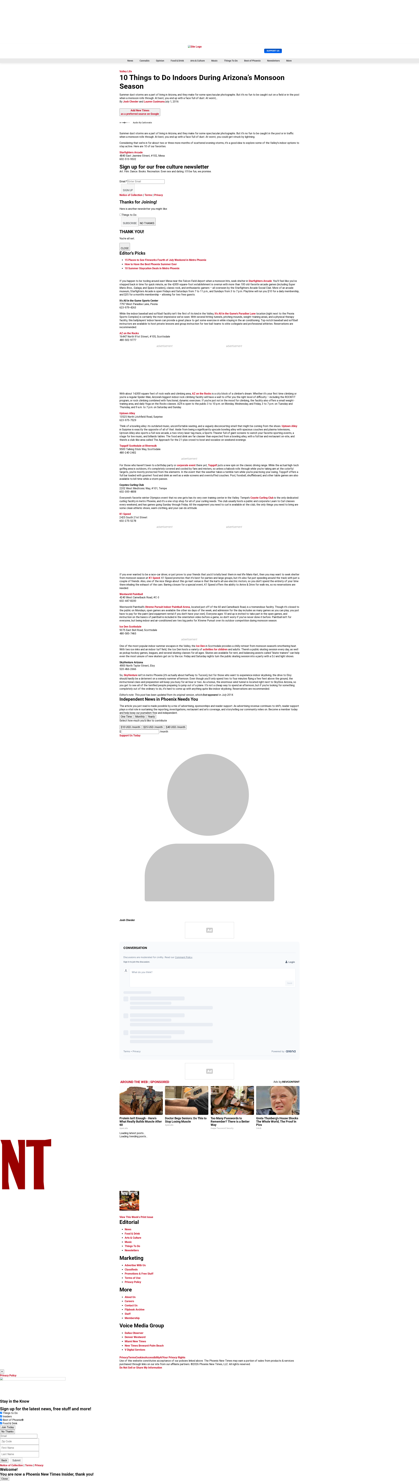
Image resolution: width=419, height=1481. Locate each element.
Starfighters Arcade (260, 281)
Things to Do (10, 1413)
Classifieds (131, 1269)
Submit (16, 1460)
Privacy (158, 195)
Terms (148, 195)
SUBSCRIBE (130, 223)
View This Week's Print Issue (136, 1217)
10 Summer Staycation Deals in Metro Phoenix (152, 268)
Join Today (7, 1427)
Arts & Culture (197, 60)
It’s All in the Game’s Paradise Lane (235, 313)
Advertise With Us (135, 1265)
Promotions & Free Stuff (139, 1273)
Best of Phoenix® (13, 1419)
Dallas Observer (134, 1333)
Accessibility (152, 1357)
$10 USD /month (130, 727)
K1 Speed (154, 577)
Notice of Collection (130, 195)
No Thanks (7, 1431)
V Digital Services (135, 1349)
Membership (132, 1318)
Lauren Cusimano (154, 101)
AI (161, 1357)
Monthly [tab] (140, 716)
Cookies (140, 1357)
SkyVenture (130, 675)
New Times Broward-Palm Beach (144, 1345)
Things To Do (231, 60)
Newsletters (273, 60)
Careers (129, 1301)
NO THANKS (147, 223)
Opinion (160, 60)
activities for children (215, 649)
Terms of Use (133, 1277)
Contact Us (131, 1305)
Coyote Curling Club (261, 497)
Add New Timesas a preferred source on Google (140, 112)
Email (123, 181)
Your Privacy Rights (174, 1357)
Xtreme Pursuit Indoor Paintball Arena (167, 607)
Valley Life (125, 71)
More (289, 60)
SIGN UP (128, 190)
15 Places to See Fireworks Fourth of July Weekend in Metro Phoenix (165, 260)
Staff (128, 1313)
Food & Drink (177, 60)
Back (4, 1460)
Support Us (273, 51)
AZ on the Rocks (201, 393)
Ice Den (200, 646)
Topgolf (212, 465)
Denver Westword (135, 1337)
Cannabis (144, 60)
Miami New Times (135, 1341)
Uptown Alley (289, 426)
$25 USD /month (153, 727)
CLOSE (125, 248)
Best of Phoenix (252, 60)
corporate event (186, 465)
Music (214, 60)
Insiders (7, 1416)
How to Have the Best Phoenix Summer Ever (151, 264)
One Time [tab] (126, 716)
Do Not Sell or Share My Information (140, 1367)
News (130, 60)
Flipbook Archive (135, 1309)
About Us (130, 1297)
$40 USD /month (175, 727)
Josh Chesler (130, 101)
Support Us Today (129, 735)
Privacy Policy (133, 1282)
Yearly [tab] (151, 716)
